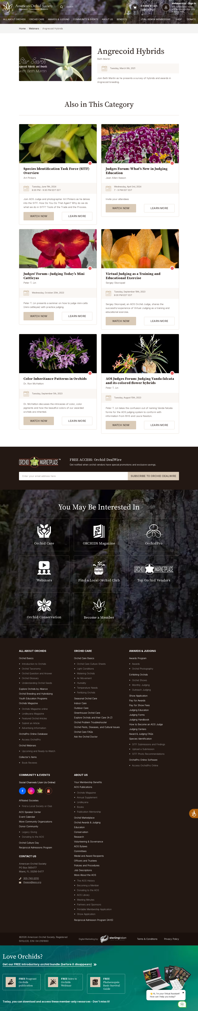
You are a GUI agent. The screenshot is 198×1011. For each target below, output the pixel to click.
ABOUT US (107, 19)
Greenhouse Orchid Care (87, 712)
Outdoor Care (81, 708)
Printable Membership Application (94, 909)
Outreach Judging (141, 689)
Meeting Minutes (85, 899)
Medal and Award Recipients (89, 855)
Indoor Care (80, 703)
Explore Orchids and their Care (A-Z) (93, 717)
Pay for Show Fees (139, 705)
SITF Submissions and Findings (148, 744)
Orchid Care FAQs (83, 731)
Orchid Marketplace (84, 817)
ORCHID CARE (36, 19)
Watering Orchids (86, 673)
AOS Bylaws (80, 846)
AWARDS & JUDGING (58, 19)
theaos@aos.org (32, 882)
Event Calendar (27, 816)
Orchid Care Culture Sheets (91, 663)
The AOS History (86, 880)
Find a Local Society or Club (37, 806)
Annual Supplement (87, 797)
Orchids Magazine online (35, 708)
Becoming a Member (88, 885)
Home (22, 28)
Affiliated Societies (29, 800)
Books (80, 807)
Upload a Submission (143, 749)
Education (79, 827)
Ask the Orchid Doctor (86, 736)
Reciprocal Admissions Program (35, 847)
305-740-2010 (31, 878)
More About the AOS (85, 875)
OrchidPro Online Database (33, 733)
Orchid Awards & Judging (87, 822)
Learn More (77, 216)
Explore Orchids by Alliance (33, 688)
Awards (136, 663)
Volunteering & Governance (88, 841)
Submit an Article (31, 723)
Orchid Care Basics (84, 658)
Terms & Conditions (147, 938)
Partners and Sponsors (89, 904)
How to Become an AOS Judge (146, 724)
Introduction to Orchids (34, 663)
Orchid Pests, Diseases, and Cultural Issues (97, 727)
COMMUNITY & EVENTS (85, 19)
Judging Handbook (139, 719)
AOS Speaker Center (30, 812)
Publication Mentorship (89, 811)
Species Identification (140, 738)
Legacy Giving (29, 832)
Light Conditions (85, 668)
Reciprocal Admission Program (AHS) (93, 920)
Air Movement (84, 678)
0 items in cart (149, 5)
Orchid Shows (139, 680)
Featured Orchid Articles (34, 718)
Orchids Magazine (28, 703)
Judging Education (139, 710)
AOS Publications (83, 787)
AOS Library (83, 895)
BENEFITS (122, 19)
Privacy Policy (171, 938)
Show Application (138, 695)
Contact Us (27, 856)
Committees (80, 851)
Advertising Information (34, 728)
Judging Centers (137, 729)
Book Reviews (29, 762)
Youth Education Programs (33, 698)
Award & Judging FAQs (141, 733)
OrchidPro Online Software (143, 759)
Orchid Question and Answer (37, 673)
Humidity (81, 683)
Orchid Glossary (30, 678)
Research (79, 836)
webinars (34, 28)
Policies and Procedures (86, 865)
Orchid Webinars (27, 745)
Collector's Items (28, 757)
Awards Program (137, 658)
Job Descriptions (83, 870)
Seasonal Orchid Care (85, 698)
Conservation (81, 832)
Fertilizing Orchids (86, 692)
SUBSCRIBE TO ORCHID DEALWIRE (153, 476)
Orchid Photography (142, 668)
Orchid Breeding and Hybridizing (36, 693)
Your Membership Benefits (88, 782)
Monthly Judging (141, 685)
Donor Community (28, 826)
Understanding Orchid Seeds (37, 683)
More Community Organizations (35, 821)
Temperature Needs (87, 687)
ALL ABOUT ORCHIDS (14, 19)
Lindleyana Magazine (33, 713)
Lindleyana (82, 802)
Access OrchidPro (31, 739)
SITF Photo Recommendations (148, 753)
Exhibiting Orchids (138, 674)
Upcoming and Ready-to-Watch (38, 751)
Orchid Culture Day (29, 842)
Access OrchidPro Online (145, 765)
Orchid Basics (26, 658)
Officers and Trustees (85, 860)
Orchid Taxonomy (31, 668)
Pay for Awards (137, 700)
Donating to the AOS (33, 836)
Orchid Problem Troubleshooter (90, 722)
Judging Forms (137, 714)
